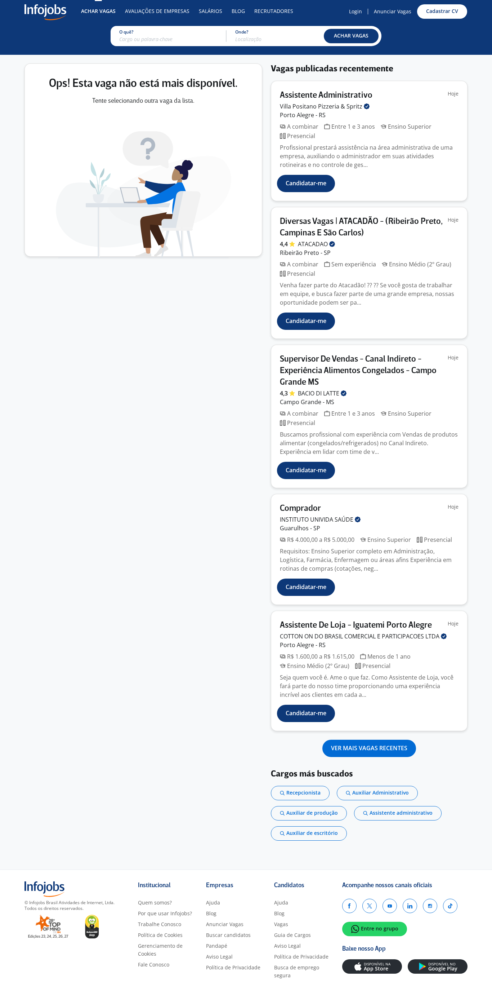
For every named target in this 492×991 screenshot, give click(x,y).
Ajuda (213, 902)
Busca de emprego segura (296, 971)
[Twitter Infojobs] (369, 906)
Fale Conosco (153, 964)
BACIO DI (319, 393)
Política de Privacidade (233, 967)
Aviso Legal (219, 956)
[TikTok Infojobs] (450, 906)
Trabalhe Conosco (159, 924)
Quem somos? (155, 902)
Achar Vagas (98, 11)
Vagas (281, 924)
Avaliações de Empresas (157, 11)
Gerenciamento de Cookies (160, 949)
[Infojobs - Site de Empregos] (45, 11)
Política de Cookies (160, 935)
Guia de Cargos (292, 935)
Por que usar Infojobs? (165, 913)
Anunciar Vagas (392, 11)
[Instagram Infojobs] (430, 906)
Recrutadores (273, 11)
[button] (351, 36)
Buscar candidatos (228, 935)
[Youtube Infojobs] (390, 906)
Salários (210, 11)
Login (355, 11)
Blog (238, 11)
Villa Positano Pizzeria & (322, 106)
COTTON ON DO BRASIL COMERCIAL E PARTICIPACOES (360, 636)
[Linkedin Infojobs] (410, 906)
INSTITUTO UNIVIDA (317, 519)
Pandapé (216, 945)
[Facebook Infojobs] (349, 906)
